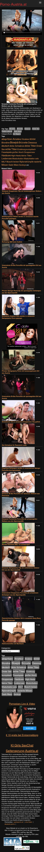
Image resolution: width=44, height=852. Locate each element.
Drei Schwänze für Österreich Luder (14, 445)
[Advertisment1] (22, 62)
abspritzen (7, 138)
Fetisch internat (7, 131)
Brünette (20, 129)
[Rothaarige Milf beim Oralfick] (22, 230)
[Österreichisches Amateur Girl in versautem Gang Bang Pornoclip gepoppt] (22, 607)
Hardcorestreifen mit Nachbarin (13, 644)
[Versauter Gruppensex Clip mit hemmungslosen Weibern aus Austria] (22, 180)
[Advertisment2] (22, 90)
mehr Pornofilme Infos (9, 120)
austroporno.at (18, 822)
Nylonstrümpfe (26, 161)
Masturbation (18, 158)
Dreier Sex (35, 129)
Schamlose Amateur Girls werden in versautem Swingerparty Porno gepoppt (18, 317)
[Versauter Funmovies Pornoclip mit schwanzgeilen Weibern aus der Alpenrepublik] (22, 507)
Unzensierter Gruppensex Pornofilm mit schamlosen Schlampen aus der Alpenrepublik (20, 594)
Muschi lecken (12, 161)
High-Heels (16, 155)
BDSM (32, 139)
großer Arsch (18, 152)
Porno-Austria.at (13, 4)
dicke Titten (30, 145)
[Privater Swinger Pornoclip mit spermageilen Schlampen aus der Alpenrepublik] (22, 279)
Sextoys (22, 164)
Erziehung (21, 149)
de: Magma (17, 134)
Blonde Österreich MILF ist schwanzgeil (16, 544)
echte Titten (11, 149)
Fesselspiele (7, 152)
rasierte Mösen (24, 690)
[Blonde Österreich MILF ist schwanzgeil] (22, 533)
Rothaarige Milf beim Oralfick (12, 242)
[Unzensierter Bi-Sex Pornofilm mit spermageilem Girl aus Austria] (22, 254)
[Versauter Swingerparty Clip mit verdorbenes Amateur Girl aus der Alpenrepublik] (22, 556)
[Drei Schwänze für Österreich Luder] (22, 434)
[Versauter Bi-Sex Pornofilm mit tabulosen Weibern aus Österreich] (22, 482)
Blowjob (14, 142)
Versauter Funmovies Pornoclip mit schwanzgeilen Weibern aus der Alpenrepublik (19, 520)
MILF (4, 161)
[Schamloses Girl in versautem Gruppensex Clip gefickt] (22, 410)
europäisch (31, 149)
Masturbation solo (31, 158)
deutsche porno (10, 824)
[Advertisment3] (22, 336)
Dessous (27, 129)
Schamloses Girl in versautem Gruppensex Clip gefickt (21, 422)
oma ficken (28, 822)
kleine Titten (26, 155)
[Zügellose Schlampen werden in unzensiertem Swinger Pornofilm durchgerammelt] (22, 457)
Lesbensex (7, 158)
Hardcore (6, 155)
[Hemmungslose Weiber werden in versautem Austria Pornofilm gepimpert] (22, 205)
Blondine (12, 129)
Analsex (25, 139)
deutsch (5, 145)
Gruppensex (29, 152)
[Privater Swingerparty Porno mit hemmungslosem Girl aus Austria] (22, 360)
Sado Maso (17, 131)
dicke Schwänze (17, 145)
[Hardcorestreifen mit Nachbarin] (22, 632)
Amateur (17, 138)
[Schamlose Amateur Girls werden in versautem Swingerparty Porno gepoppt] (22, 305)
